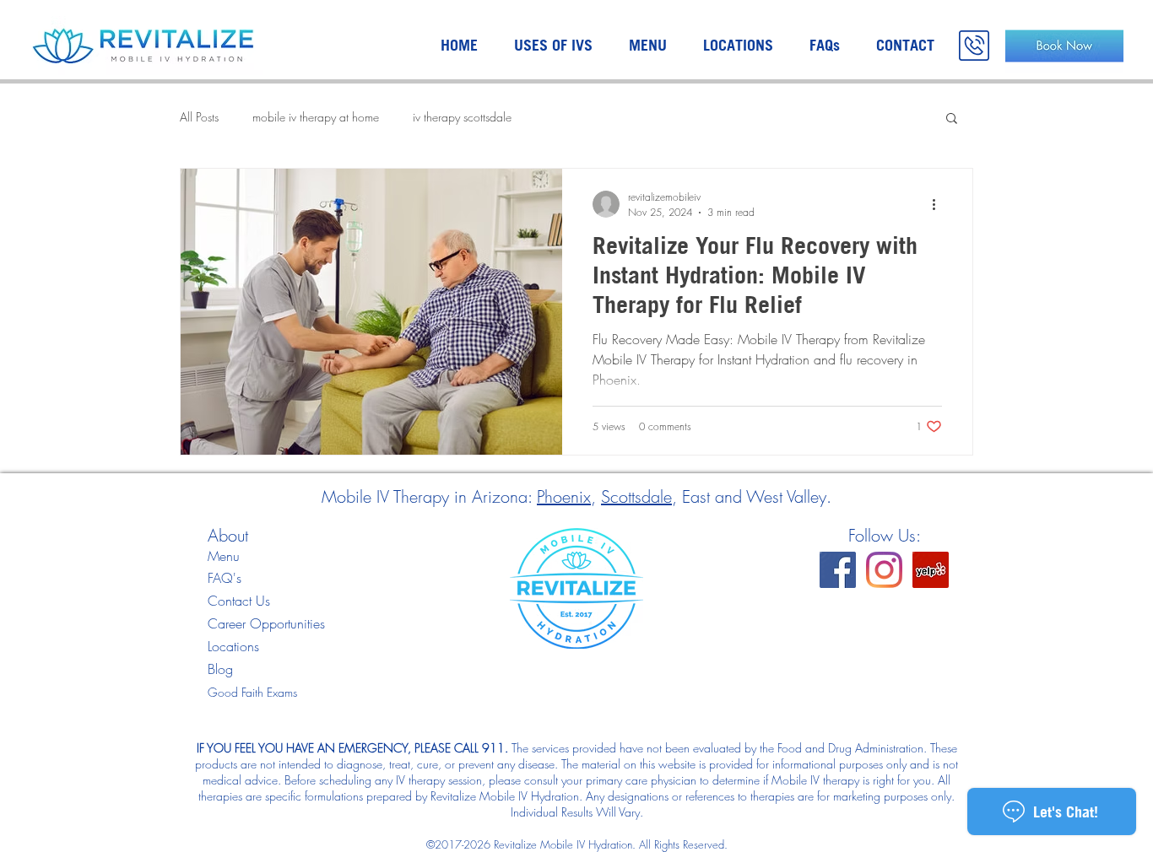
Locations (233, 646)
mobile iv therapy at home (315, 117)
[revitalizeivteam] (884, 570)
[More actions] (939, 204)
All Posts (199, 117)
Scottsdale (636, 496)
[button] (952, 119)
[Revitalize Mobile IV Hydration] (930, 570)
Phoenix (564, 496)
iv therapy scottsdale (462, 117)
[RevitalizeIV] (838, 570)
